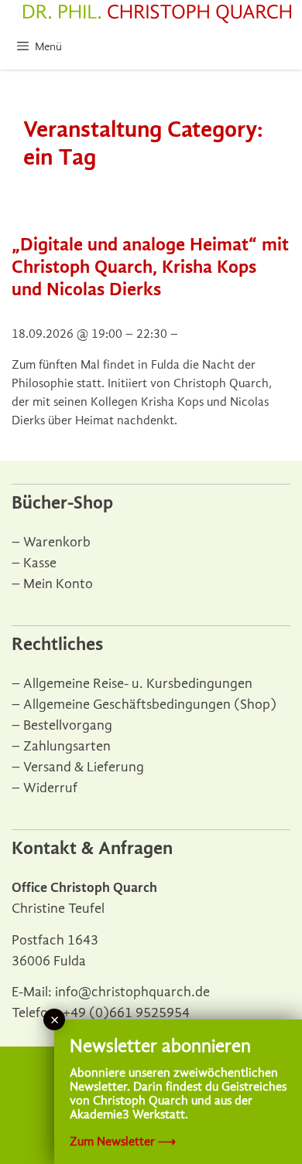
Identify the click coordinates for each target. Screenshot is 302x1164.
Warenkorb (57, 542)
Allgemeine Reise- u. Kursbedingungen (137, 684)
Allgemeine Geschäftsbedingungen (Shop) (149, 704)
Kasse (40, 563)
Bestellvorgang (67, 725)
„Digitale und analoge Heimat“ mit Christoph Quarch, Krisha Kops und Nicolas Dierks (150, 266)
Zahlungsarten (67, 746)
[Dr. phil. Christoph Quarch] (157, 14)
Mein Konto (58, 584)
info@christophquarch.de (132, 992)
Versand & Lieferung (83, 767)
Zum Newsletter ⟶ (123, 1142)
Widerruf (50, 788)
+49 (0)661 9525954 (126, 1013)
